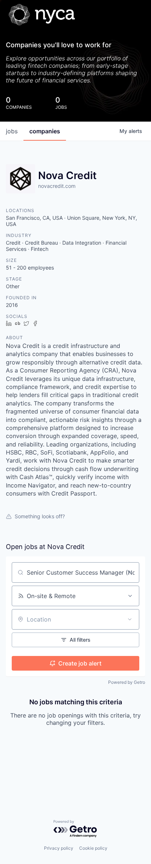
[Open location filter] (130, 619)
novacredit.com (57, 186)
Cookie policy (93, 848)
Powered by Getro (126, 682)
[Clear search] (130, 572)
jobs (12, 131)
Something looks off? (40, 516)
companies (44, 131)
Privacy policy (58, 848)
